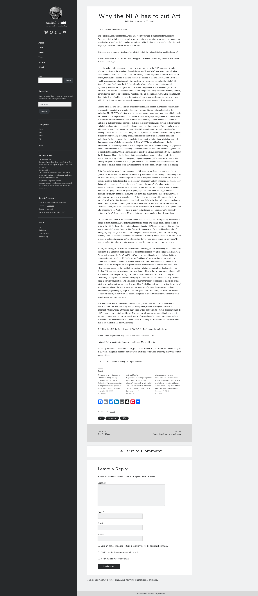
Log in (41, 227)
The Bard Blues (104, 434)
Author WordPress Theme (143, 594)
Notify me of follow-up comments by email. (119, 552)
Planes (41, 43)
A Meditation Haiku (45, 160)
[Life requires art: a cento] (169, 384)
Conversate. (50, 206)
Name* (101, 512)
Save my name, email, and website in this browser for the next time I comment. (134, 546)
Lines (40, 47)
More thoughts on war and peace (167, 434)
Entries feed (42, 230)
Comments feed (44, 233)
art (101, 418)
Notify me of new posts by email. (115, 559)
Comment (102, 483)
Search (41, 76)
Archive (41, 62)
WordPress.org (43, 236)
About (41, 67)
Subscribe (44, 111)
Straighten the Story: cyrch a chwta (50, 181)
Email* (101, 523)
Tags (40, 57)
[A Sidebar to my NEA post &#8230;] (112, 384)
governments (112, 418)
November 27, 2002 (145, 21)
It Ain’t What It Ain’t (58, 212)
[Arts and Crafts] (140, 384)
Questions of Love (44, 170)
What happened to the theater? (56, 203)
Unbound (50, 209)
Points (41, 52)
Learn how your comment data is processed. (139, 580)
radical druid (56, 23)
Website (101, 534)
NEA (124, 418)
